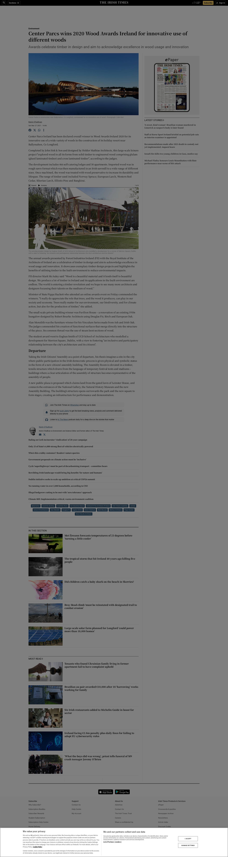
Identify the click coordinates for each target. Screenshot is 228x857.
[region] (114, 842)
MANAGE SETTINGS (188, 845)
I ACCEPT (188, 839)
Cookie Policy (37, 847)
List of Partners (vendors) (112, 842)
